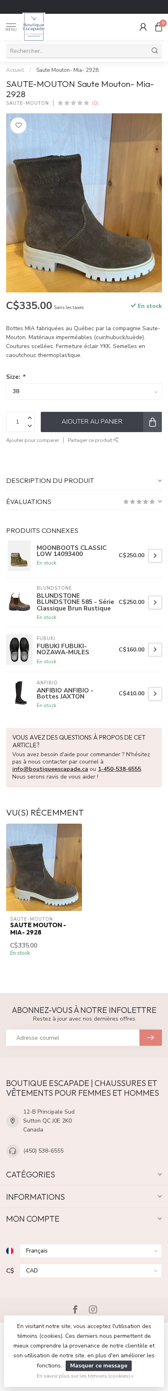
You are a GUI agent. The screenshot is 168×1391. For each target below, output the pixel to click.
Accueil (15, 70)
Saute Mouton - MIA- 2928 (38, 929)
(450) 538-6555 (43, 1151)
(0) (95, 103)
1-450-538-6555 (119, 769)
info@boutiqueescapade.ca (50, 769)
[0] (158, 27)
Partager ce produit (90, 440)
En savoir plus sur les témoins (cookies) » (85, 1375)
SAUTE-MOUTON (27, 103)
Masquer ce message (98, 1365)
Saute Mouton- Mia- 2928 (67, 70)
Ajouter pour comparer (32, 440)
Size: (15, 376)
